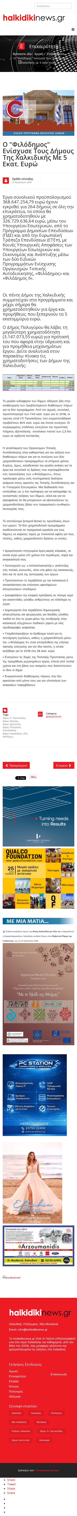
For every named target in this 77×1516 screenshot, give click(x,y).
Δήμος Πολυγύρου (12, 727)
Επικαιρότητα (55, 54)
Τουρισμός (36, 1413)
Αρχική (38, 54)
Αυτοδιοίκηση (9, 730)
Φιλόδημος (8, 736)
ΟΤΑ (25, 733)
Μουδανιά (41, 1422)
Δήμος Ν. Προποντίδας (14, 718)
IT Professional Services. (46, 1470)
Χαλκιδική (16, 1413)
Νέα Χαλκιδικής (19, 1422)
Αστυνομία (44, 1440)
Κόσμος (14, 1386)
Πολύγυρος (56, 1413)
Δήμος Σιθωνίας (10, 721)
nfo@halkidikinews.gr (33, 1329)
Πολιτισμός (16, 1391)
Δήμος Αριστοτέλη (11, 724)
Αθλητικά (14, 1396)
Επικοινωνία (59, 1374)
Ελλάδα (14, 1381)
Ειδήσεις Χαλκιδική (21, 1431)
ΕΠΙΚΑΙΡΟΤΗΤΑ (53, 716)
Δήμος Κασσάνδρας (12, 733)
